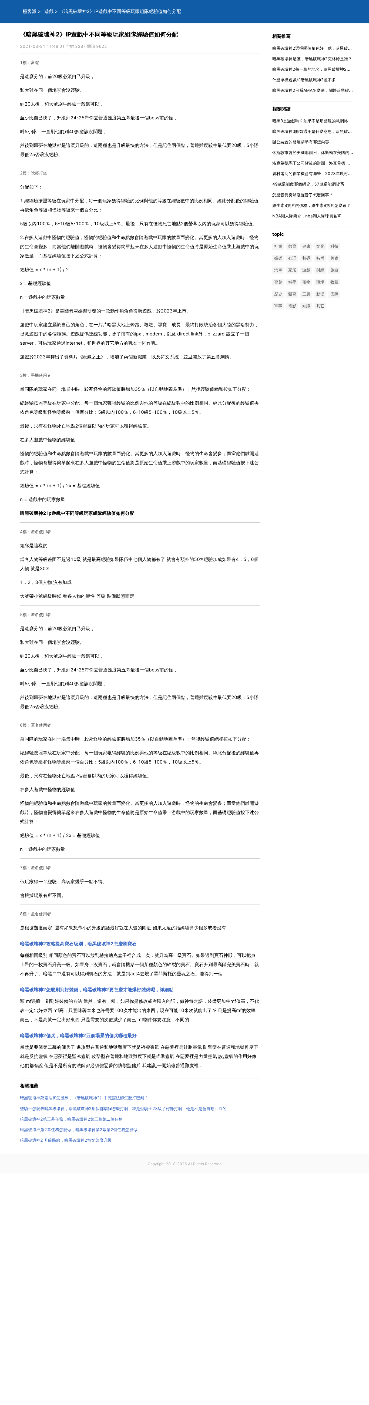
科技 (334, 246)
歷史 (278, 294)
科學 (292, 282)
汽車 (278, 270)
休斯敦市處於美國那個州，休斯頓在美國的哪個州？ (318, 152)
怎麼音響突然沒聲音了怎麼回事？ (302, 194)
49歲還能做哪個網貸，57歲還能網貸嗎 (308, 184)
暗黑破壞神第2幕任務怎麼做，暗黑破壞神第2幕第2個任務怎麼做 (78, 1129)
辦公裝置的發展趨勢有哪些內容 (300, 141)
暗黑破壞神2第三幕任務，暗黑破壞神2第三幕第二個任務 (71, 1119)
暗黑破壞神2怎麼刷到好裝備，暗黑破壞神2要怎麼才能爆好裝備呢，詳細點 (96, 989)
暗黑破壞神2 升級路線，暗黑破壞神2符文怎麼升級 (66, 1140)
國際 (334, 294)
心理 (292, 258)
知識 (306, 305)
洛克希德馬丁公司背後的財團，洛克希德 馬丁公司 (317, 163)
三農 (306, 294)
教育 (292, 246)
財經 (320, 270)
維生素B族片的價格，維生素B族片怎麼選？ (311, 205)
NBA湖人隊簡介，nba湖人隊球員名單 (306, 216)
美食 (334, 258)
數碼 (306, 258)
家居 (292, 270)
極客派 (29, 11)
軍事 (278, 305)
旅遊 (334, 270)
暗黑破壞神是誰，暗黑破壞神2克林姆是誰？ (312, 58)
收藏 (334, 282)
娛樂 (278, 258)
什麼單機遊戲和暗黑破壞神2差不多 (304, 79)
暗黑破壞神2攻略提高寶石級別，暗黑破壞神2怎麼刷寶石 (78, 943)
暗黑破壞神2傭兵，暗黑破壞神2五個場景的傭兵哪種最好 (78, 1035)
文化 (320, 246)
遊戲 (48, 11)
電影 (292, 305)
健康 (306, 246)
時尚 (320, 258)
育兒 (278, 282)
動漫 (320, 294)
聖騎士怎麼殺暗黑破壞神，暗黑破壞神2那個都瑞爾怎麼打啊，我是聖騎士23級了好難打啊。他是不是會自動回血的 (123, 1108)
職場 (320, 282)
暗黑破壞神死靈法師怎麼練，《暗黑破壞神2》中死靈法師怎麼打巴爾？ (84, 1097)
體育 (292, 294)
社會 (278, 246)
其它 (320, 305)
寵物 (306, 282)
